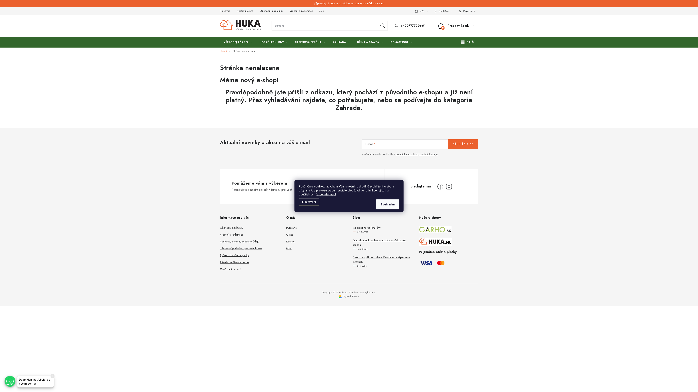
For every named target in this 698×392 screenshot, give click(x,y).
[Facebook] (440, 186)
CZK (422, 11)
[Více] (467, 42)
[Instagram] (449, 186)
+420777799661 (413, 26)
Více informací (326, 194)
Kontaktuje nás (245, 11)
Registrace (469, 11)
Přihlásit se (463, 144)
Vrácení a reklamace (301, 11)
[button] (10, 381)
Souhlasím (388, 204)
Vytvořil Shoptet (351, 296)
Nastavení (309, 202)
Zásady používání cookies (234, 262)
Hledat (383, 25)
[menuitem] (238, 42)
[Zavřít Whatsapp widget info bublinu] (53, 376)
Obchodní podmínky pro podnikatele (241, 248)
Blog (289, 248)
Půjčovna (225, 11)
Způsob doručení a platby (234, 255)
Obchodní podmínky (271, 11)
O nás (289, 234)
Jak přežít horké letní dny (366, 228)
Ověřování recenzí (230, 269)
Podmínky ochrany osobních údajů (239, 241)
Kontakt (290, 241)
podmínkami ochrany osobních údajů (417, 154)
